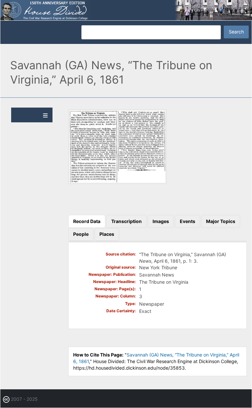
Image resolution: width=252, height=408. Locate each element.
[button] (117, 182)
